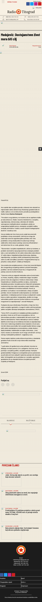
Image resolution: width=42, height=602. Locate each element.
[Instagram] (36, 4)
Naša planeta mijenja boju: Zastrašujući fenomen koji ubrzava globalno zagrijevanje (22, 529)
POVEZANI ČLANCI (10, 465)
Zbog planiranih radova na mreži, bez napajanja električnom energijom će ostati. (21, 494)
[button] (3, 1)
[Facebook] (28, 4)
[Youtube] (39, 4)
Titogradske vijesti (36, 45)
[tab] (10, 420)
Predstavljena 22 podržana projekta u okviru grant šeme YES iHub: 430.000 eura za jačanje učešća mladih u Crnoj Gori (22, 512)
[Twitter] (32, 4)
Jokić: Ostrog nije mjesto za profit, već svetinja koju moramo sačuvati (21, 476)
